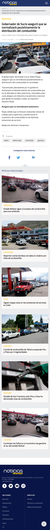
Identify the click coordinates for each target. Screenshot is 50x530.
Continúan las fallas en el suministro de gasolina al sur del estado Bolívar (24, 444)
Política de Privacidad (34, 507)
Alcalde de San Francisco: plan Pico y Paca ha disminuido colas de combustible (23, 397)
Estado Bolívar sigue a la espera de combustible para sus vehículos (24, 210)
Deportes (5, 515)
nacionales (29, 140)
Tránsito (29, 499)
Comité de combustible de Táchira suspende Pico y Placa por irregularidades (24, 351)
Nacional (4, 8)
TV (3, 527)
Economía (5, 511)
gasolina (41, 140)
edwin (6, 140)
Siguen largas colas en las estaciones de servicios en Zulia (24, 304)
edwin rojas (17, 140)
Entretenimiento (7, 519)
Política (4, 507)
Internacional (6, 503)
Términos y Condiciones (35, 503)
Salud (4, 523)
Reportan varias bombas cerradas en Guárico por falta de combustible (24, 257)
